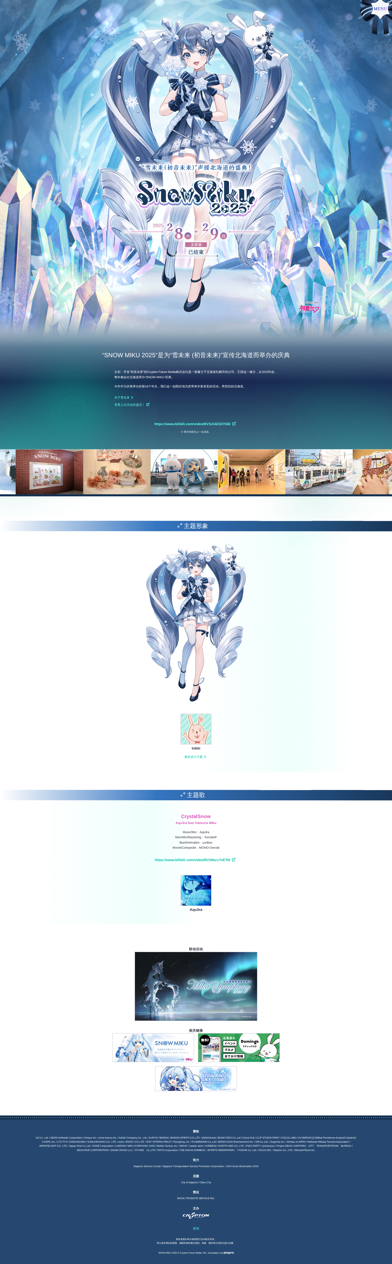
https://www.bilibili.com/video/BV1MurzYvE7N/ (192, 860)
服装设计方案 (193, 756)
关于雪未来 (122, 397)
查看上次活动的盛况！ (129, 404)
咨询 (196, 1228)
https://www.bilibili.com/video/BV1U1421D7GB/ (192, 424)
